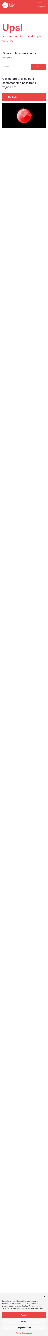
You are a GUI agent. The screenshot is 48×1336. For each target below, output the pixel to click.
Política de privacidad (24, 1333)
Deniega (24, 1321)
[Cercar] (38, 67)
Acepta (24, 1315)
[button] (44, 1296)
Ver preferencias (24, 1328)
